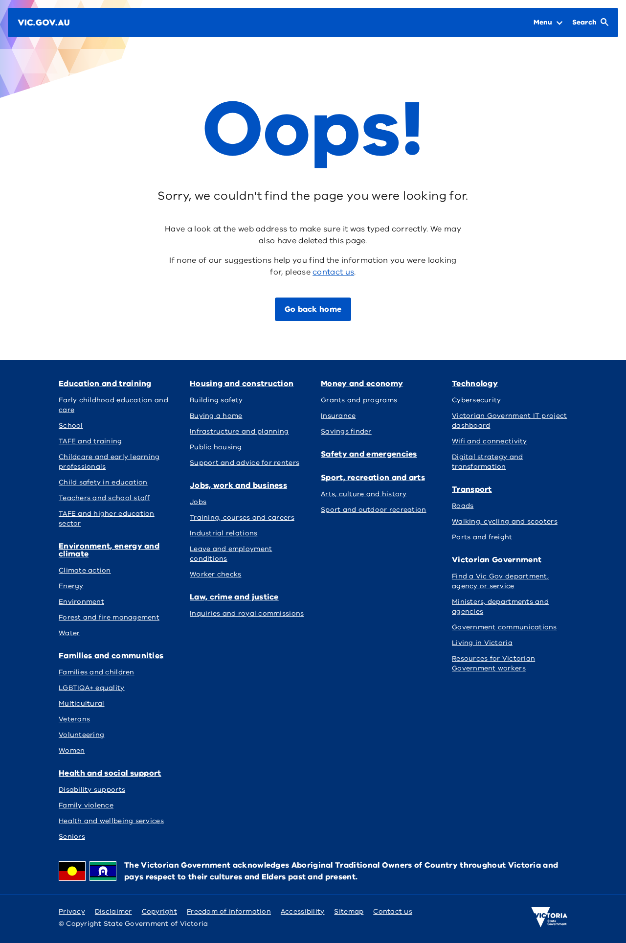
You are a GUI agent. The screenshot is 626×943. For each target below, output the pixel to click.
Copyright (159, 911)
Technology (475, 384)
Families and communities (111, 656)
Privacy (72, 911)
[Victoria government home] (549, 917)
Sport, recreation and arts (373, 478)
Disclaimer (113, 911)
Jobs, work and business (238, 485)
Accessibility (303, 911)
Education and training (105, 384)
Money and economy (362, 384)
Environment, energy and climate (109, 550)
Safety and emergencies (369, 454)
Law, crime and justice (234, 597)
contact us (333, 272)
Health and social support (110, 773)
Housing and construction (241, 384)
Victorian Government (496, 560)
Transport (472, 489)
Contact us (392, 911)
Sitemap (348, 911)
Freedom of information (229, 911)
